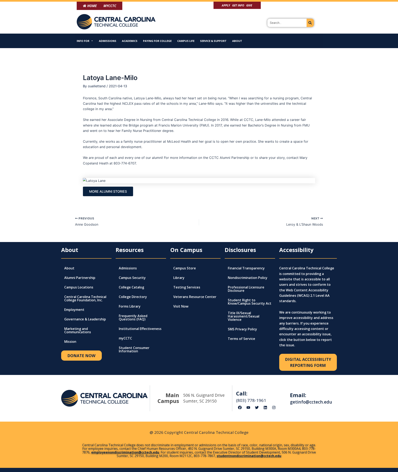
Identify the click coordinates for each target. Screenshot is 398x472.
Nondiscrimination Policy (247, 277)
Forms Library (130, 306)
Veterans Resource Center (194, 296)
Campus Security (132, 277)
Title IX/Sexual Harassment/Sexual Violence (243, 316)
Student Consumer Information (134, 349)
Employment (74, 309)
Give (249, 5)
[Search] (310, 23)
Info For (83, 41)
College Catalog (131, 287)
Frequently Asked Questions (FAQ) (133, 317)
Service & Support (213, 41)
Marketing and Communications (77, 330)
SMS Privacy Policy (242, 329)
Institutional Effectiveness (140, 328)
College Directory (133, 296)
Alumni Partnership (79, 277)
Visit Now (180, 306)
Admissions (107, 41)
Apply (226, 5)
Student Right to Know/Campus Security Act (249, 302)
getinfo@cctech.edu (311, 402)
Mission (70, 341)
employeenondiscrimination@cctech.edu (125, 452)
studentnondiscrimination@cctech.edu (249, 456)
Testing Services (186, 287)
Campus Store (184, 268)
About (237, 41)
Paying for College (157, 41)
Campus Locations (78, 287)
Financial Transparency (246, 268)
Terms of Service (241, 338)
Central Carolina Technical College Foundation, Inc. (85, 298)
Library (178, 277)
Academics (129, 41)
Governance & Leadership (85, 319)
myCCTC (125, 338)
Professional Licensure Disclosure (246, 289)
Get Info (238, 5)
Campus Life (185, 41)
